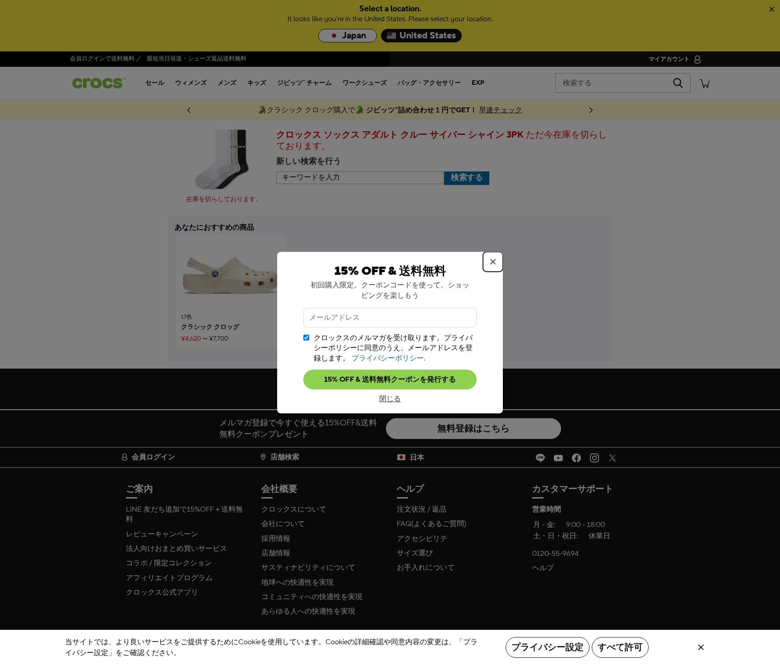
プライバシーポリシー (388, 358)
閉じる (390, 398)
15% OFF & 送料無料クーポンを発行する (390, 379)
